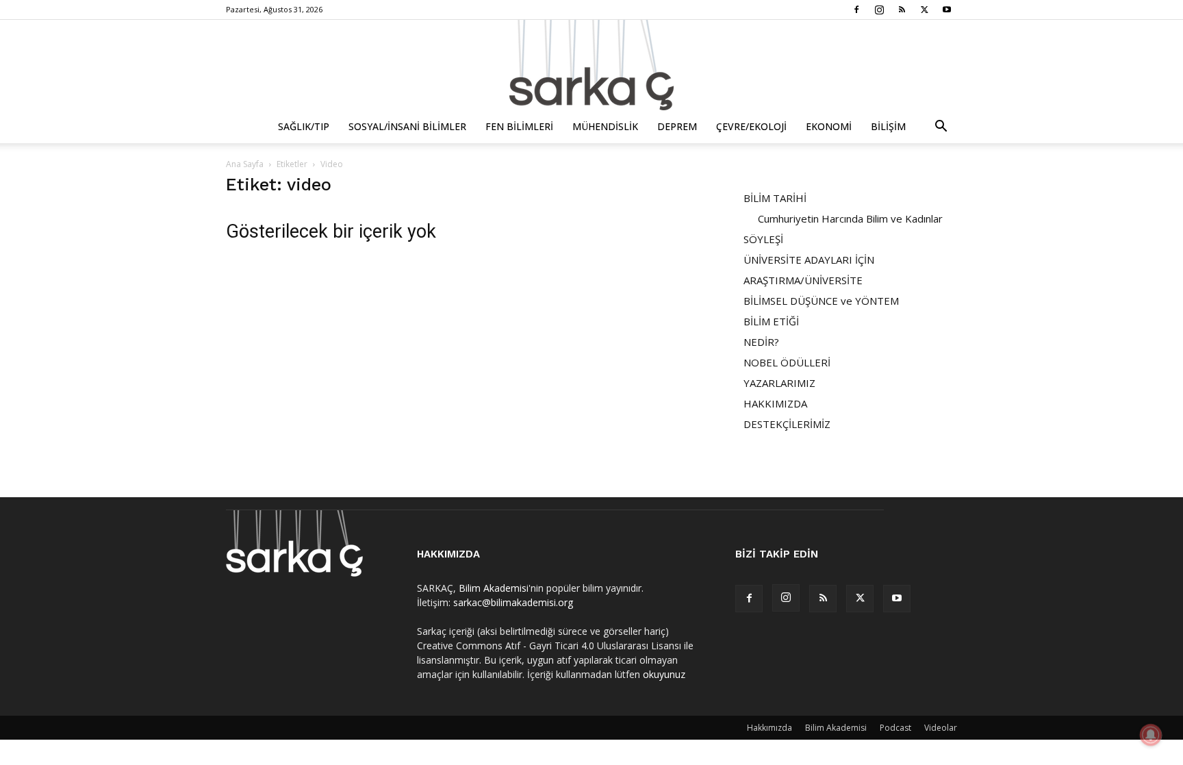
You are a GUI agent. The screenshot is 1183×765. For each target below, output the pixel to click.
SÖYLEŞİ (763, 239)
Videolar (940, 727)
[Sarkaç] (591, 65)
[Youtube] (947, 9)
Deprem (677, 126)
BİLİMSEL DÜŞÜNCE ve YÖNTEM (821, 301)
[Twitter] (924, 9)
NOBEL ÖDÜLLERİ (786, 362)
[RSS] (901, 9)
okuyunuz (664, 674)
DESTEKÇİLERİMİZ (786, 424)
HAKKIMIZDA (775, 403)
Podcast (895, 727)
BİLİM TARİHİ (774, 198)
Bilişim (888, 126)
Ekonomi (829, 126)
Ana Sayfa (245, 164)
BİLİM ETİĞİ (771, 321)
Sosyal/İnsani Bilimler (407, 126)
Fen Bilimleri (519, 126)
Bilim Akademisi (494, 587)
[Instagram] (879, 9)
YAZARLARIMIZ (779, 383)
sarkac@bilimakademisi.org (513, 602)
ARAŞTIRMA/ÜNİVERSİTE (803, 280)
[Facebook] (856, 9)
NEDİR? (761, 342)
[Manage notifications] (1151, 735)
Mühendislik (605, 126)
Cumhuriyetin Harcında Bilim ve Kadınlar (850, 218)
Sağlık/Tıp (303, 126)
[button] (940, 127)
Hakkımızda (769, 727)
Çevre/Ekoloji (751, 126)
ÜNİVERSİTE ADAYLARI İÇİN (808, 259)
